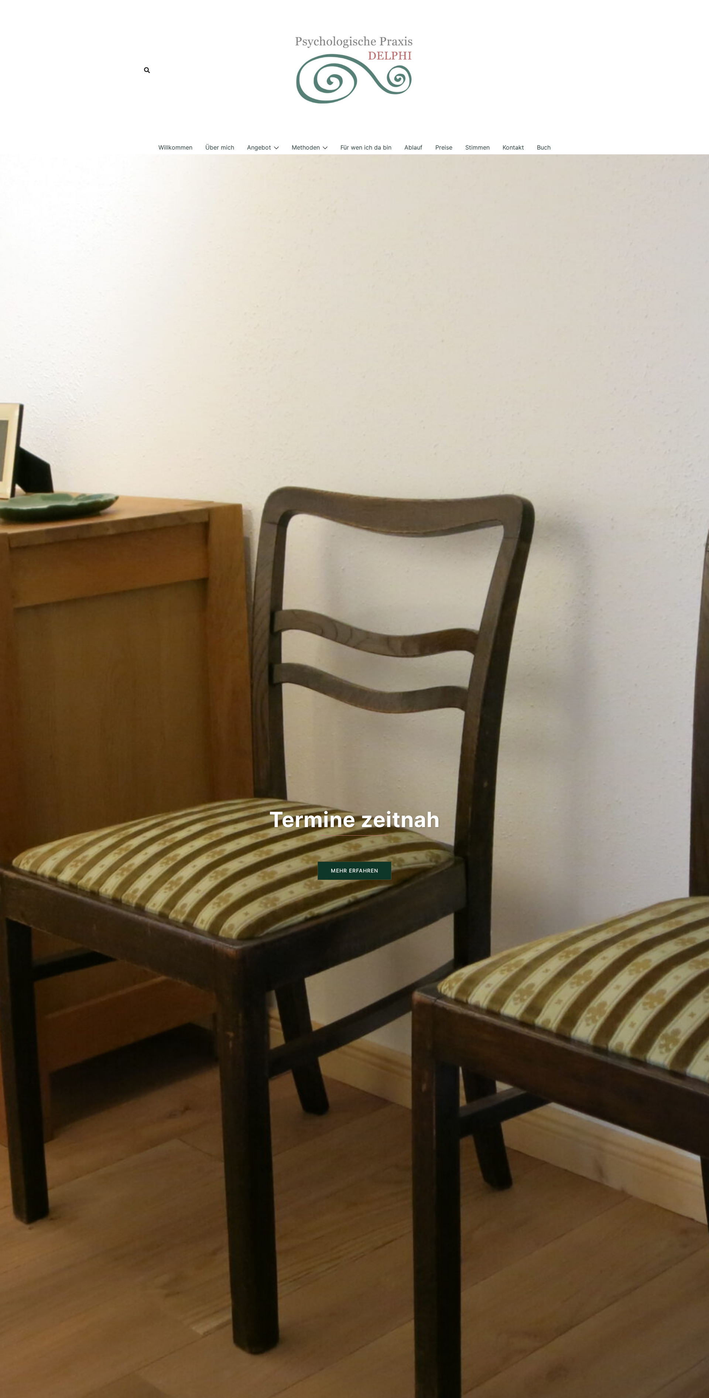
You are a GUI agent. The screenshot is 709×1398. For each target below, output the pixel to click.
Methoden (306, 147)
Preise (443, 147)
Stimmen (477, 147)
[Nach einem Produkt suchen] (147, 70)
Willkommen (175, 147)
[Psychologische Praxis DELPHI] (354, 69)
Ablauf (413, 147)
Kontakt (513, 147)
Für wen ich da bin (365, 147)
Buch (544, 147)
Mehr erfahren (354, 870)
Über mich (219, 147)
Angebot (259, 147)
